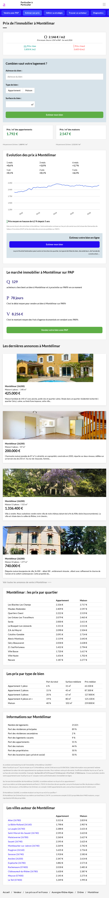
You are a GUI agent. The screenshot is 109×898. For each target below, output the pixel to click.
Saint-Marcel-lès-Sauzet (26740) (23, 833)
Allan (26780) (14, 820)
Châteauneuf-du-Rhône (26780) (23, 871)
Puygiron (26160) (16, 850)
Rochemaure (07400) (18, 867)
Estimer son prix (32, 13)
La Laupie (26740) (16, 828)
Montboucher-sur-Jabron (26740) (24, 845)
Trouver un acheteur (78, 13)
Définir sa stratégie (54, 13)
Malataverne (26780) (18, 837)
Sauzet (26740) (15, 841)
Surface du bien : (14, 98)
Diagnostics (98, 13)
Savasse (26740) (16, 854)
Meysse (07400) (16, 875)
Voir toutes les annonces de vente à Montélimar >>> (27, 582)
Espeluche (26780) (17, 863)
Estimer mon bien (54, 244)
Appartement (14, 90)
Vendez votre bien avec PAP (54, 330)
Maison (28, 90)
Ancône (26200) (15, 858)
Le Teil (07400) (15, 880)
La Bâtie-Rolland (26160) (20, 824)
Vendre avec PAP (11, 13)
